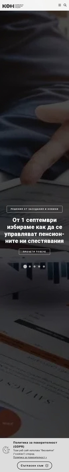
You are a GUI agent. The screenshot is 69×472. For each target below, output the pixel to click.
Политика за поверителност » (30, 457)
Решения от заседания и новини (34, 209)
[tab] (25, 266)
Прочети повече (34, 252)
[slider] (34, 239)
